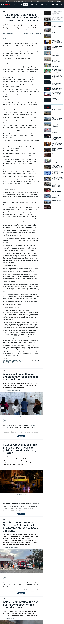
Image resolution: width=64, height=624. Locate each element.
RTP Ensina (50, 1)
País (15, 4)
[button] (62, 4)
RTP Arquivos (58, 1)
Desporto (14, 1)
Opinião (37, 4)
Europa (20, 4)
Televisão (20, 1)
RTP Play (31, 1)
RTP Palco (37, 1)
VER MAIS (21, 436)
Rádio (26, 1)
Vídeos (42, 4)
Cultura (31, 4)
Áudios (48, 4)
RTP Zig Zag (43, 1)
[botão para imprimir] (39, 361)
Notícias (8, 1)
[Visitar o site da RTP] (3, 1)
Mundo (25, 4)
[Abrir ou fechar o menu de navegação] (2, 7)
